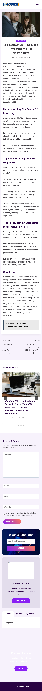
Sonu (15, 58)
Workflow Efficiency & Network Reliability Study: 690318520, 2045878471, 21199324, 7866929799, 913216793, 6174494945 (20, 407)
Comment (8, 454)
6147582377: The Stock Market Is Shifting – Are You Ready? (32, 347)
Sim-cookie (21, 41)
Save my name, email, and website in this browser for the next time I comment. (21, 514)
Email (7, 496)
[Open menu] (37, 4)
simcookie (24, 686)
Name (7, 486)
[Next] (36, 398)
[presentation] (21, 384)
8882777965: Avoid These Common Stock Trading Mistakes (10, 347)
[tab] (16, 425)
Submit (21, 548)
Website (7, 507)
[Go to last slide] (5, 398)
